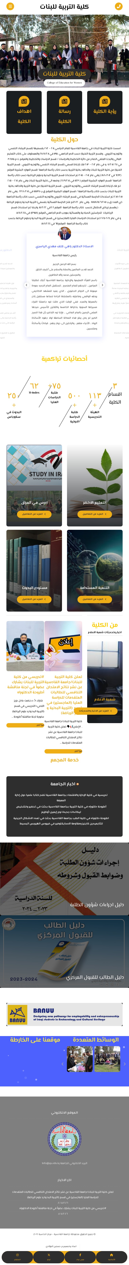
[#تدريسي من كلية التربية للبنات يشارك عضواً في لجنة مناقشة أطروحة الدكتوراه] (25, 646)
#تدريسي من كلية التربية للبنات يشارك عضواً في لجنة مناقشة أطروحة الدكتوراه (62, 1208)
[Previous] (26, 285)
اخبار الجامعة (62, 784)
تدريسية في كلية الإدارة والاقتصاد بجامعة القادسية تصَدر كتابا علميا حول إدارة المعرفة (61, 798)
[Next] (102, 285)
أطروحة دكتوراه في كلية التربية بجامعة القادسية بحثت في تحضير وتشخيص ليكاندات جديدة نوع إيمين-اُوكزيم (61, 809)
